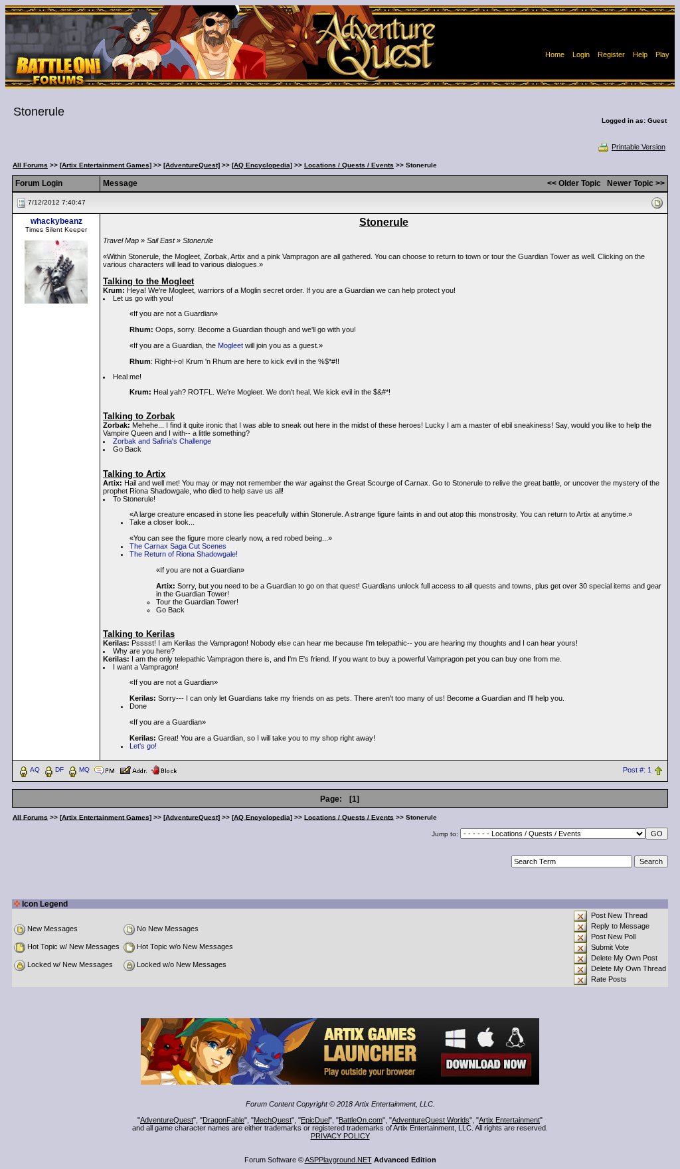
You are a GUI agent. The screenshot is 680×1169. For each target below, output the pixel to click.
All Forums (30, 165)
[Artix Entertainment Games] (105, 165)
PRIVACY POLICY (340, 1136)
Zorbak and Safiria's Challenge (162, 441)
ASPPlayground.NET (338, 1160)
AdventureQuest (166, 1120)
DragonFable (223, 1120)
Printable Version (638, 147)
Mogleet (230, 345)
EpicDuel (315, 1120)
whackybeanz (56, 221)
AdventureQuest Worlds (430, 1120)
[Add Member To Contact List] (133, 769)
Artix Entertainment (509, 1120)
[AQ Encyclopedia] (262, 165)
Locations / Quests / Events (349, 165)
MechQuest (273, 1120)
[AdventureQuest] (191, 165)
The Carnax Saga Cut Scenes (177, 546)
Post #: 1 (637, 770)
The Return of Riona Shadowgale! (183, 554)
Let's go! (143, 746)
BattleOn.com (360, 1120)
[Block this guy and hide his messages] (163, 769)
